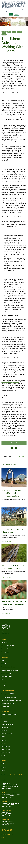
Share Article (14, 443)
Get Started (5, 686)
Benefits (19, 31)
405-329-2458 (6, 807)
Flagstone (4, 730)
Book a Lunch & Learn (8, 667)
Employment (5, 652)
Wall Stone (4, 756)
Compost (4, 721)
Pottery (3, 743)
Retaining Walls (5, 746)
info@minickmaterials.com (7, 632)
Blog (2, 660)
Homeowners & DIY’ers (8, 694)
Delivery (3, 764)
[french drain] (14, 562)
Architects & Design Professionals (11, 700)
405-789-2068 (6, 788)
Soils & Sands (5, 749)
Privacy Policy (4, 837)
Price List (4, 767)
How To (4, 34)
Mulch (3, 737)
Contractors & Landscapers (9, 697)
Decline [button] (16, 14)
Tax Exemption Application (9, 670)
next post (21, 456)
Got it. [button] (11, 14)
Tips (9, 31)
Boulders (4, 718)
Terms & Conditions (6, 840)
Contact (4, 683)
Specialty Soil (5, 753)
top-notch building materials (10, 382)
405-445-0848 (6, 816)
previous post (7, 456)
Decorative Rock (6, 727)
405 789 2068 (5, 634)
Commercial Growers (7, 703)
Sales (3, 770)
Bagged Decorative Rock (9, 715)
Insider (4, 31)
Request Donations (7, 649)
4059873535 (5, 825)
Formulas (4, 664)
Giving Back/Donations (8, 646)
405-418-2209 (6, 797)
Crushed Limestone (7, 724)
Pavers (3, 740)
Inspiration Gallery (6, 673)
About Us (4, 642)
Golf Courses (5, 706)
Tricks (14, 31)
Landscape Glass (6, 734)
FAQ (2, 679)
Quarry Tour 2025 (6, 676)
